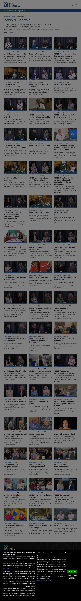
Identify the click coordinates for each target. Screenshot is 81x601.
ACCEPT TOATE (72, 571)
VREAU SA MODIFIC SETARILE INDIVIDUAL (72, 577)
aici (17, 586)
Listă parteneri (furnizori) (44, 580)
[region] (40, 575)
